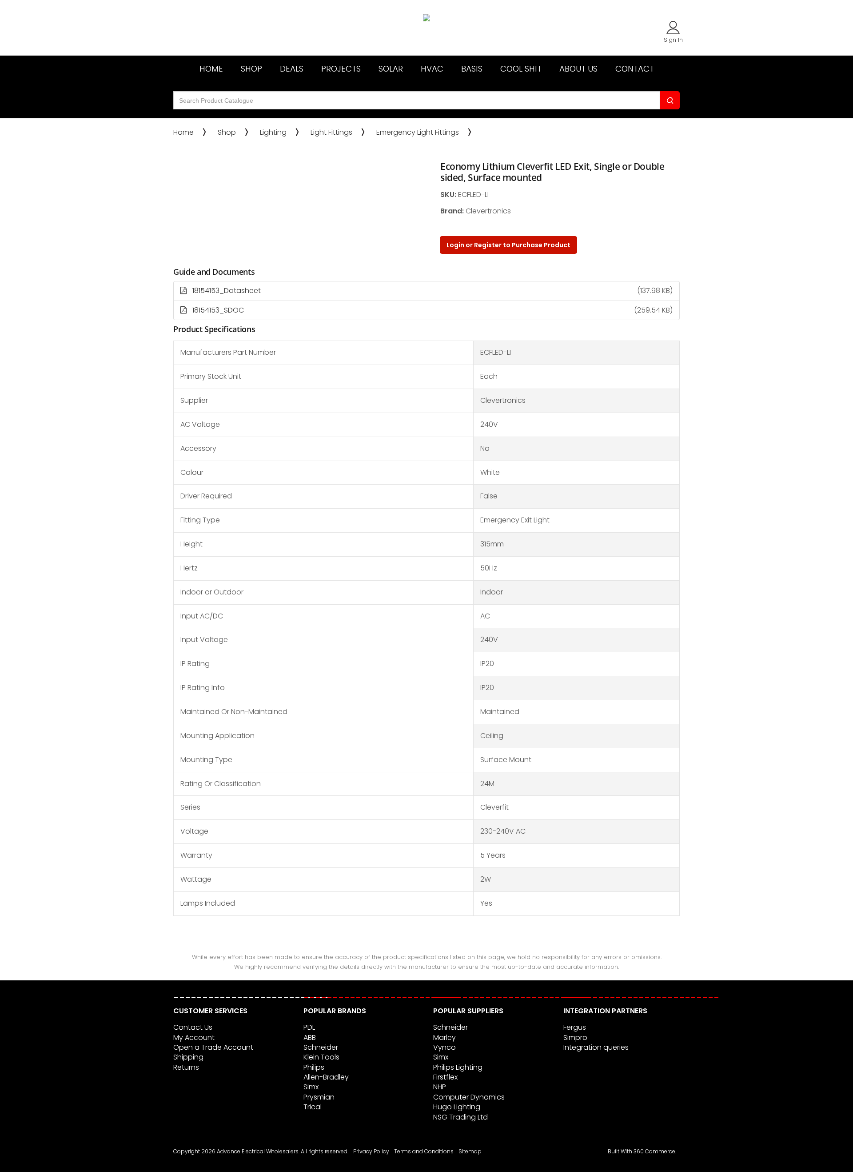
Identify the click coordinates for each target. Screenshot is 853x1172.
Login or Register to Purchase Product (508, 245)
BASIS (471, 68)
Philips (313, 1067)
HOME (211, 68)
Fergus (574, 1027)
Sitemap (470, 1151)
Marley (444, 1037)
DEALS (291, 68)
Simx (311, 1087)
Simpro (575, 1037)
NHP (439, 1087)
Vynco (444, 1047)
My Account (194, 1037)
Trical (312, 1107)
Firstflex (445, 1077)
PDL (309, 1027)
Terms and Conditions (424, 1151)
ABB (309, 1037)
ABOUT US (578, 68)
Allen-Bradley (326, 1077)
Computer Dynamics (469, 1097)
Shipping (188, 1057)
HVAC (432, 68)
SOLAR (391, 68)
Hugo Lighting (456, 1107)
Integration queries (596, 1047)
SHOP (251, 68)
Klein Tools (321, 1057)
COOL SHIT (521, 68)
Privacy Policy (371, 1151)
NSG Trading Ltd (460, 1117)
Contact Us (192, 1027)
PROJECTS (341, 68)
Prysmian (319, 1097)
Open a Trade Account (213, 1047)
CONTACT (634, 68)
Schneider (320, 1047)
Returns (186, 1067)
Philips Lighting (457, 1067)
